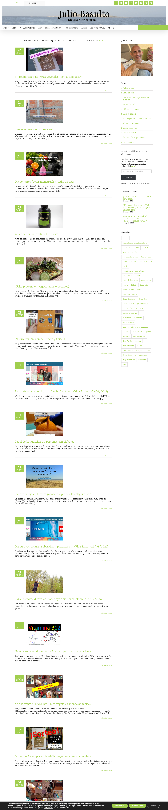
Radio (139, 346)
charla (125, 266)
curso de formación (130, 280)
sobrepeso (143, 355)
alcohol (125, 238)
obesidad (126, 336)
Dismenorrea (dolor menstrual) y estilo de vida (44, 181)
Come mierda (128, 93)
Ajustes (153, 806)
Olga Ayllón (127, 341)
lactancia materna (130, 313)
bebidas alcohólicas (130, 257)
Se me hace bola (130, 128)
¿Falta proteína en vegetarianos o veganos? (42, 286)
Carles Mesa (146, 257)
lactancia (139, 308)
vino (124, 364)
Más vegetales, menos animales (137, 118)
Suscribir (128, 177)
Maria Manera (128, 322)
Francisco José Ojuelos (132, 290)
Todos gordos (128, 88)
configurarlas (48, 808)
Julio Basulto (127, 308)
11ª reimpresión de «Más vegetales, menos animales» (48, 76)
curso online (146, 280)
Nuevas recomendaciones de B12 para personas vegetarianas (53, 651)
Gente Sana (143, 299)
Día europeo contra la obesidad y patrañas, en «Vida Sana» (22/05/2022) (61, 546)
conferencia (127, 275)
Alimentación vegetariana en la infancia (137, 98)
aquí (101, 40)
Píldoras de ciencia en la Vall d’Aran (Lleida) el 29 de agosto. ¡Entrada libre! (137, 207)
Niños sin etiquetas (131, 109)
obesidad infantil (139, 336)
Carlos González (145, 261)
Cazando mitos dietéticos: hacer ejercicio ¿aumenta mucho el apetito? (59, 599)
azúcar (145, 247)
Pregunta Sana (128, 346)
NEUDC (126, 332)
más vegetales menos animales (135, 327)
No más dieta (129, 142)
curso (137, 275)
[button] (113, 27)
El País (134, 285)
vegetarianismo (129, 360)
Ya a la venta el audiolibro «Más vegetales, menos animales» (53, 704)
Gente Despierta (129, 299)
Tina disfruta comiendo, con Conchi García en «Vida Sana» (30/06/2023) (61, 391)
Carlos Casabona (129, 261)
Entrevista (144, 285)
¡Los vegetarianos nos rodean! (34, 129)
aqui (133, 166)
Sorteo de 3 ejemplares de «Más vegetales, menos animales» (53, 756)
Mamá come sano (131, 123)
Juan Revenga (142, 303)
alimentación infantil (131, 247)
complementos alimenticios (134, 271)
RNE (148, 350)
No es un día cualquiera (141, 332)
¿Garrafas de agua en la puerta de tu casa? (137, 197)
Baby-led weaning (130, 252)
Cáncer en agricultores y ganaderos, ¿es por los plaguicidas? (53, 494)
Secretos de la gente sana (134, 137)
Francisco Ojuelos (130, 294)
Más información (106, 91)
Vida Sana (142, 360)
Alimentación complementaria (135, 243)
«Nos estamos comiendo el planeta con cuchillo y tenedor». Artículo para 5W (135, 218)
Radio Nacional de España (133, 350)
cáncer (125, 285)
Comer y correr (130, 132)
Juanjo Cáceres (128, 303)
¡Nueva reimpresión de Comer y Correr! (40, 339)
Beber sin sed (129, 104)
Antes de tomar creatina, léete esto (36, 234)
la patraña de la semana (132, 318)
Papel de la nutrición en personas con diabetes (44, 441)
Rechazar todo (137, 806)
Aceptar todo (119, 806)
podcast (138, 341)
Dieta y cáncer (129, 114)
